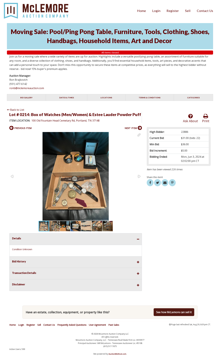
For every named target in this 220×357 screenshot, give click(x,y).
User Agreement (97, 324)
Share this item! (155, 177)
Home (141, 11)
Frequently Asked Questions (71, 324)
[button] (139, 135)
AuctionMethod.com (117, 354)
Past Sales (113, 324)
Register (173, 11)
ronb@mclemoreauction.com (26, 88)
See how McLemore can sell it (174, 312)
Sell (188, 11)
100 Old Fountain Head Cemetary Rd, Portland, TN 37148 (65, 120)
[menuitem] (141, 10)
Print (205, 121)
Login (156, 11)
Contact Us (205, 11)
